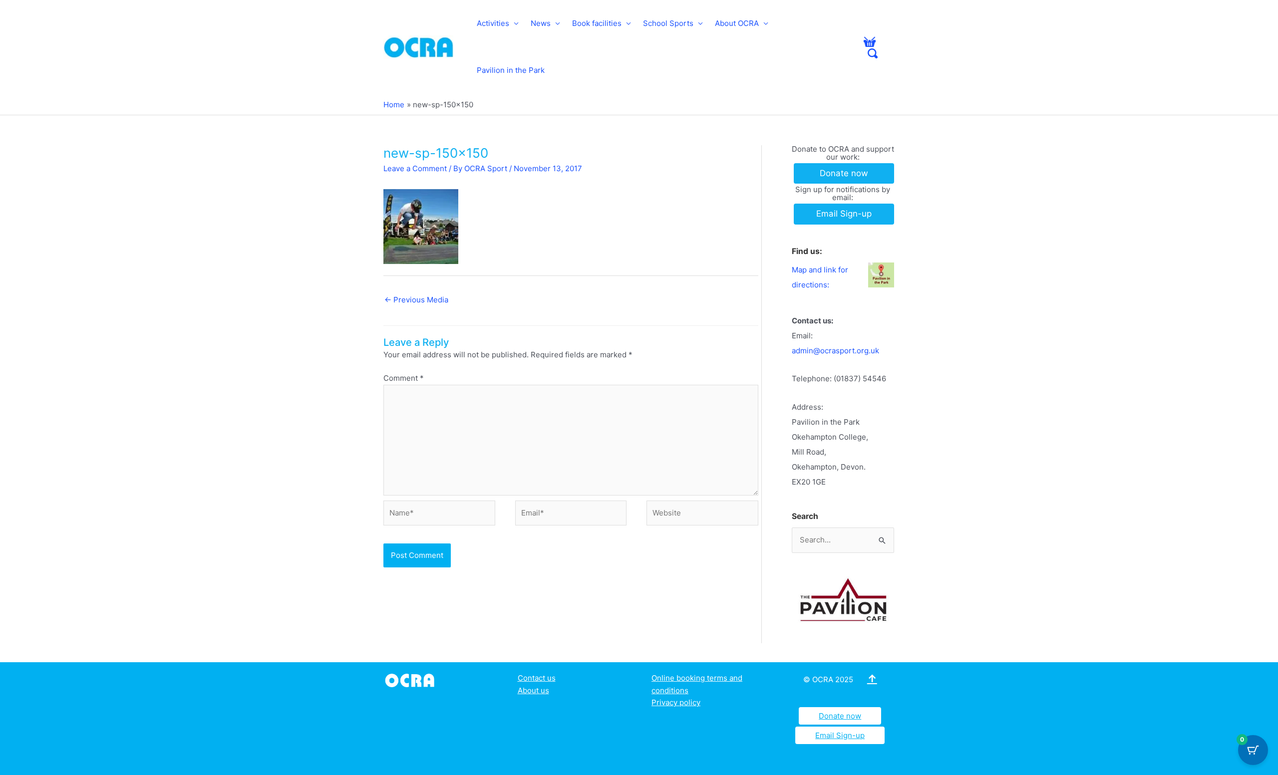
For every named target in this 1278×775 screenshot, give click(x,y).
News (541, 23)
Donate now (840, 716)
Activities (493, 23)
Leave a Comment (415, 168)
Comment (403, 378)
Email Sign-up (840, 735)
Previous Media (416, 299)
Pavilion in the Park (511, 70)
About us (533, 690)
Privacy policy (675, 702)
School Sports (668, 23)
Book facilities (597, 23)
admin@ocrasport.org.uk (835, 350)
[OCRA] (411, 679)
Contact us (537, 678)
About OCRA (737, 23)
